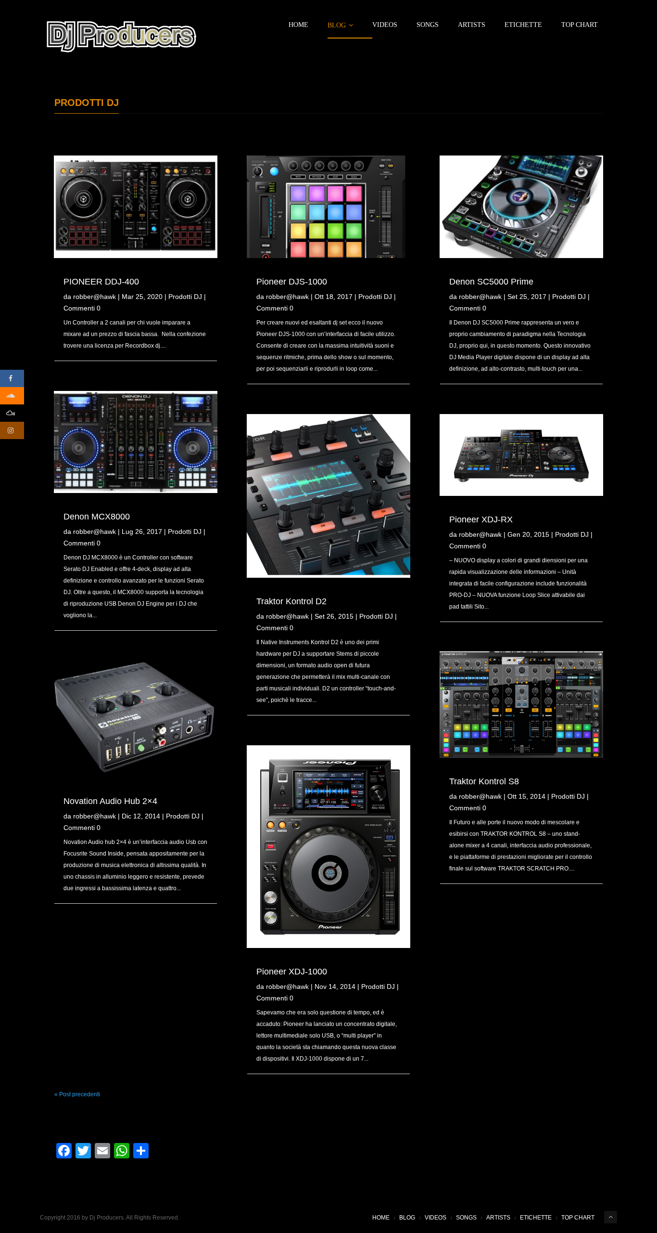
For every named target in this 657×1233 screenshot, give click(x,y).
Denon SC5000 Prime (491, 281)
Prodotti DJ (185, 296)
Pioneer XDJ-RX (481, 519)
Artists (471, 25)
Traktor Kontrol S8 (484, 781)
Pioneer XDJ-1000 (291, 971)
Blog (337, 25)
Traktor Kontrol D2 (291, 601)
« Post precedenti (77, 1094)
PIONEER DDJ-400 (101, 281)
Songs (428, 25)
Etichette (523, 25)
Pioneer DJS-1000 (291, 281)
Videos (384, 25)
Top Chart (579, 25)
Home (298, 25)
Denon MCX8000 (96, 516)
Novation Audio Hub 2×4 (110, 801)
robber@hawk (94, 296)
